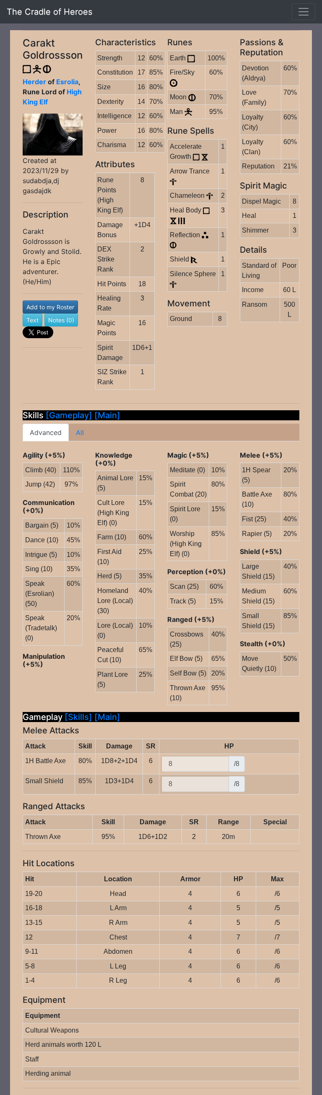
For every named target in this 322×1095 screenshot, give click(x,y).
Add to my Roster (50, 307)
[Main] (107, 415)
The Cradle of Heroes (49, 12)
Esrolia (67, 82)
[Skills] (79, 717)
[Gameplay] (69, 415)
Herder (34, 82)
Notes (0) (61, 320)
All (80, 432)
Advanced (46, 432)
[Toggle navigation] (303, 11)
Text (32, 320)
